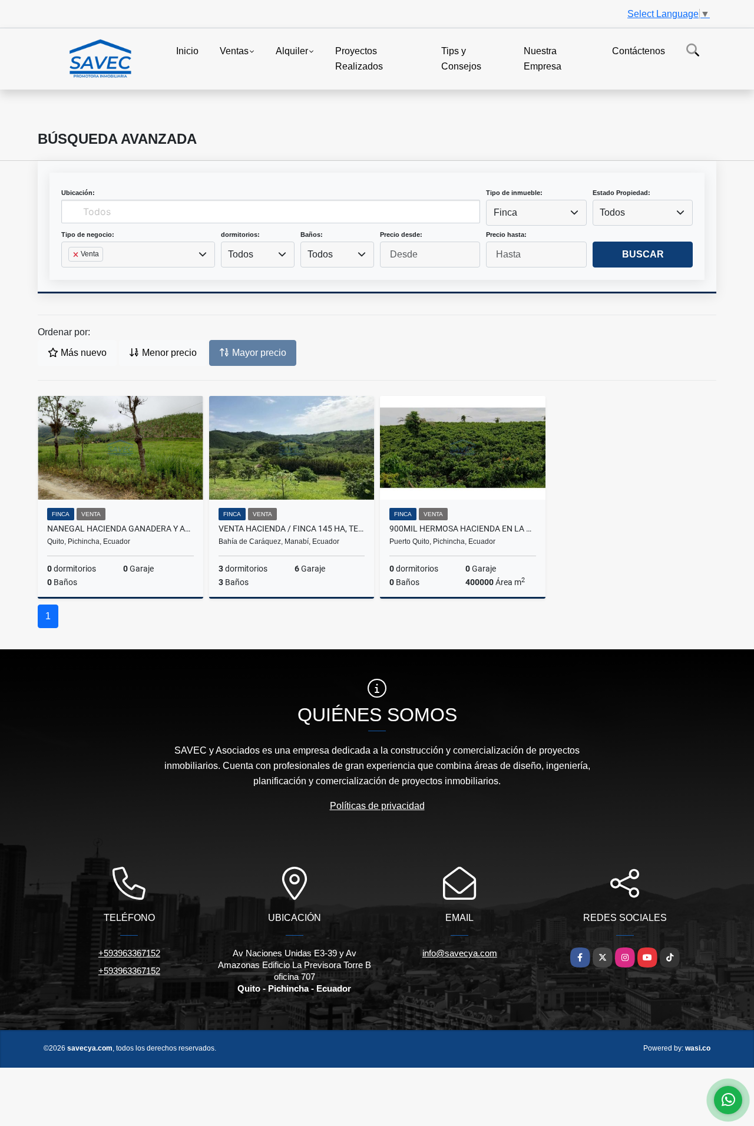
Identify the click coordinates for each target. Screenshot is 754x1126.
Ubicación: (78, 192)
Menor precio (168, 353)
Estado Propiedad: (621, 192)
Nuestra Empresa (542, 58)
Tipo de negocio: (87, 234)
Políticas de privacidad (377, 806)
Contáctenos (638, 51)
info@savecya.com (459, 953)
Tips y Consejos (461, 58)
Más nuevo (82, 353)
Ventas (234, 51)
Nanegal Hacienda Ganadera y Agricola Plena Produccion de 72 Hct (120, 528)
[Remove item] (76, 254)
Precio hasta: (506, 234)
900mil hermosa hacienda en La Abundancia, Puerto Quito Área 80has (462, 528)
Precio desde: (401, 234)
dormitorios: (240, 234)
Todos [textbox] (612, 212)
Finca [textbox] (505, 212)
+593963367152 (129, 953)
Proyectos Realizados (359, 58)
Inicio (187, 51)
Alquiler (292, 51)
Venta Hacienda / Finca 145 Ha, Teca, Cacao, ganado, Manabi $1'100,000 (292, 528)
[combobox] (536, 213)
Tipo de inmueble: (514, 192)
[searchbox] (71, 272)
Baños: (311, 234)
